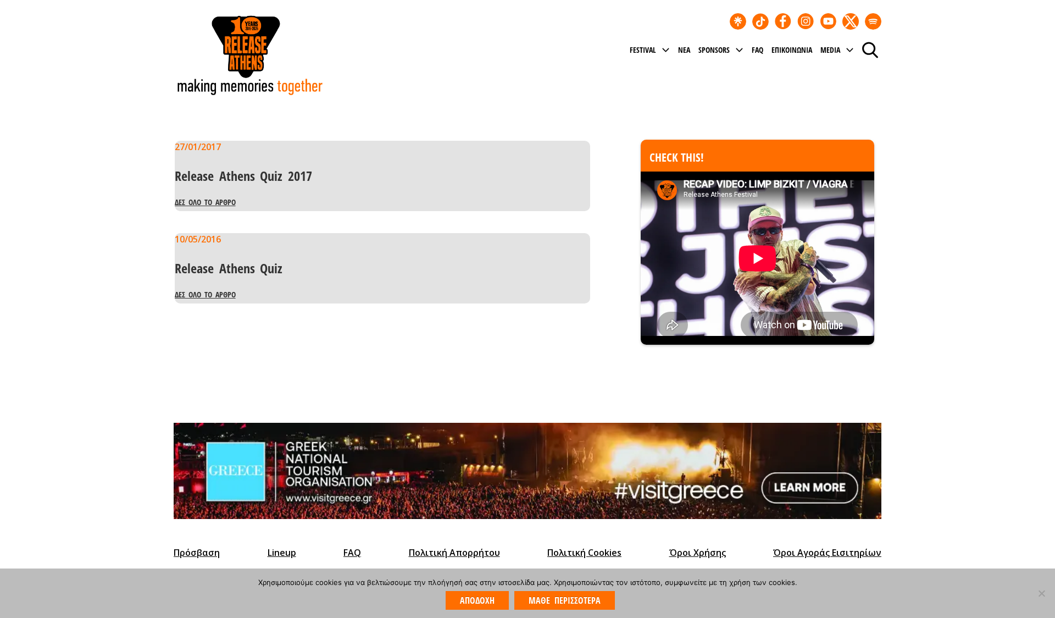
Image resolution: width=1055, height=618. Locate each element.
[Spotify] (873, 21)
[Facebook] (783, 21)
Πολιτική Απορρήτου (454, 553)
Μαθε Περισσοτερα (564, 600)
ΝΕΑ (684, 50)
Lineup (282, 553)
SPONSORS (714, 50)
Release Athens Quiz (228, 268)
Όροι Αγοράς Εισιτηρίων (827, 553)
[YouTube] (828, 21)
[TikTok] (760, 21)
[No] (1041, 593)
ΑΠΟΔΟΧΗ (477, 600)
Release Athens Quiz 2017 (243, 176)
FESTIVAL (643, 50)
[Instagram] (805, 21)
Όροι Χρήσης (697, 553)
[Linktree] (738, 21)
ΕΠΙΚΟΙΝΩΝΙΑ (791, 50)
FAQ (757, 50)
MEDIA (830, 50)
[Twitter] (850, 21)
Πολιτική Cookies (584, 553)
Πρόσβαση (197, 553)
